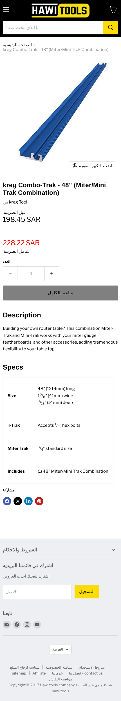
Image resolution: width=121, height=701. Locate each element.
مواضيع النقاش (60, 679)
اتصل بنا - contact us (86, 673)
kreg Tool (18, 202)
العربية (58, 649)
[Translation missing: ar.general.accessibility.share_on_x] (18, 501)
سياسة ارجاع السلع (24, 667)
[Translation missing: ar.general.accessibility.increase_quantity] (52, 273)
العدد (6, 261)
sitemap (19, 673)
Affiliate (39, 673)
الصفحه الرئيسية (17, 45)
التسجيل (87, 591)
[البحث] (110, 27)
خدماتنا (57, 673)
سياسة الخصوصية (59, 667)
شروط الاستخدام (92, 667)
